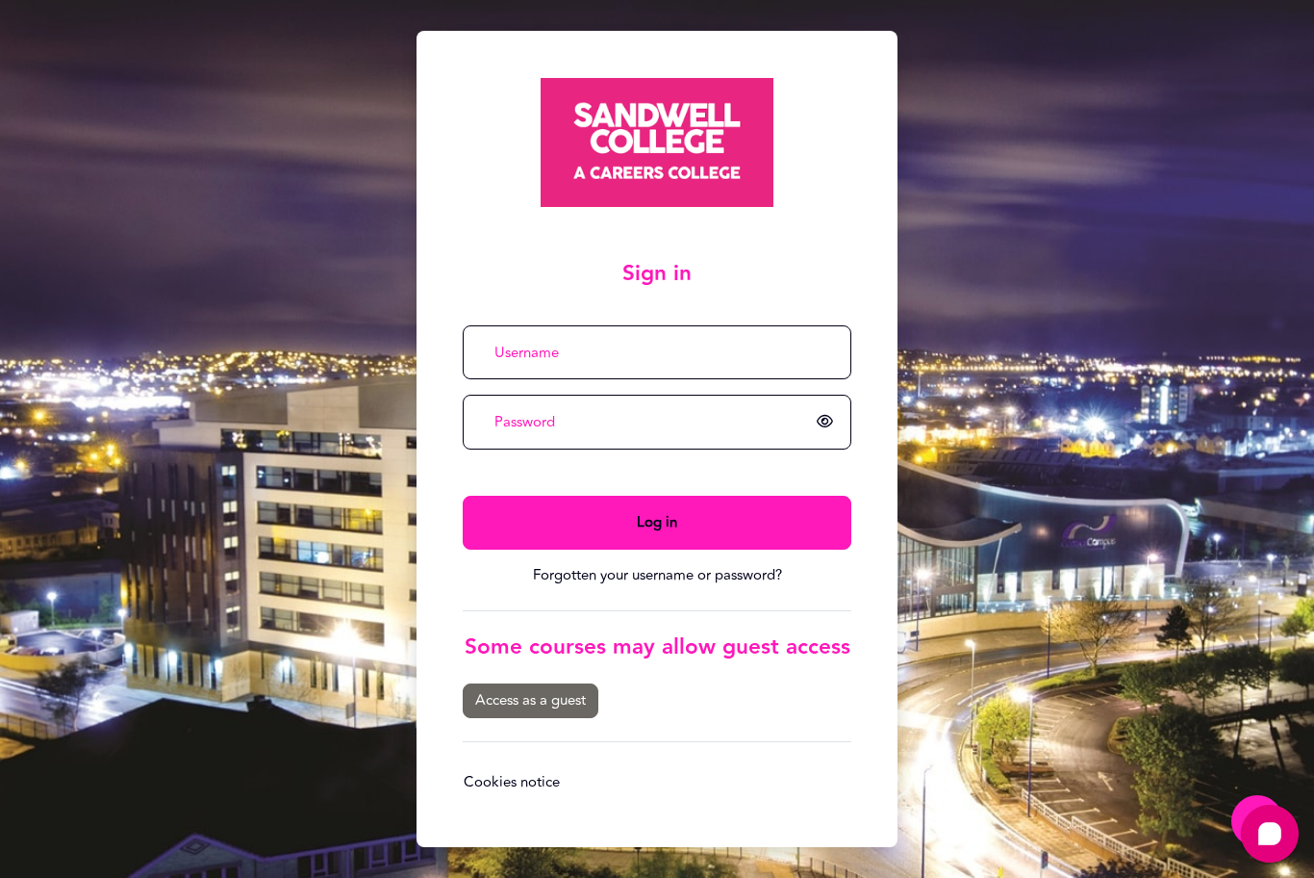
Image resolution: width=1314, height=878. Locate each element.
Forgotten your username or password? (657, 575)
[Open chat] (1270, 834)
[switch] (828, 423)
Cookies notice (512, 782)
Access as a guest (530, 700)
